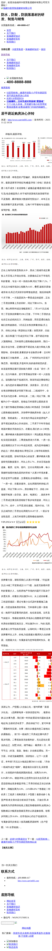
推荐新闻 (5, 87)
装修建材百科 (13, 39)
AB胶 (31, 936)
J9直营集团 (17, 49)
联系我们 (11, 42)
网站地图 (26, 928)
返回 (43, 49)
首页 (9, 30)
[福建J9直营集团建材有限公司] (16, 8)
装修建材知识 (13, 36)
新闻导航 (5, 54)
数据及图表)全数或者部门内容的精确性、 (27, 107)
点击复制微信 (7, 923)
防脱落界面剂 (36, 933)
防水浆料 (24, 933)
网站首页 (11, 901)
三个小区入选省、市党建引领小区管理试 (27, 104)
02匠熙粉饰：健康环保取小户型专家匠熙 (27, 93)
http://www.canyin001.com (20, 120)
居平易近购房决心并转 (18, 95)
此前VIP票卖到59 (15, 98)
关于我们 (11, 33)
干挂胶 (24, 936)
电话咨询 (13, 947)
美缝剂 (16, 933)
